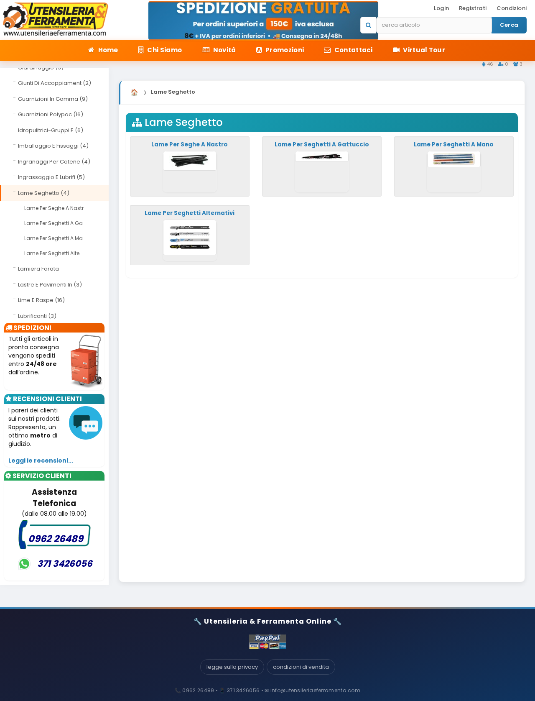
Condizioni (512, 8)
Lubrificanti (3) (37, 316)
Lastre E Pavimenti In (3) (50, 285)
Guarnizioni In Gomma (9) (53, 99)
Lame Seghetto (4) (43, 193)
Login (441, 8)
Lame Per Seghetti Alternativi (189, 213)
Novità (223, 50)
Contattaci (352, 50)
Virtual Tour (423, 50)
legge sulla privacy (232, 667)
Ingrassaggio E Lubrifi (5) (51, 177)
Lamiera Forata (38, 269)
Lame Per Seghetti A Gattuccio (322, 144)
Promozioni (284, 50)
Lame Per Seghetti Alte (51, 253)
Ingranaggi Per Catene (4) (54, 162)
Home (107, 50)
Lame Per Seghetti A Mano (454, 144)
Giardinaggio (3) (41, 68)
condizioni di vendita (301, 667)
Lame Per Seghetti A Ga (53, 223)
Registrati (473, 8)
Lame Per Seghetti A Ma (53, 238)
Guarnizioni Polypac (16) (50, 114)
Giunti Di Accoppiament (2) (54, 83)
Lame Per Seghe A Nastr (54, 208)
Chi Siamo (164, 50)
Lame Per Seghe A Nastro (189, 144)
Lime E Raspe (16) (41, 300)
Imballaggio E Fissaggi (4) (53, 146)
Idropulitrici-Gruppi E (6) (50, 130)
